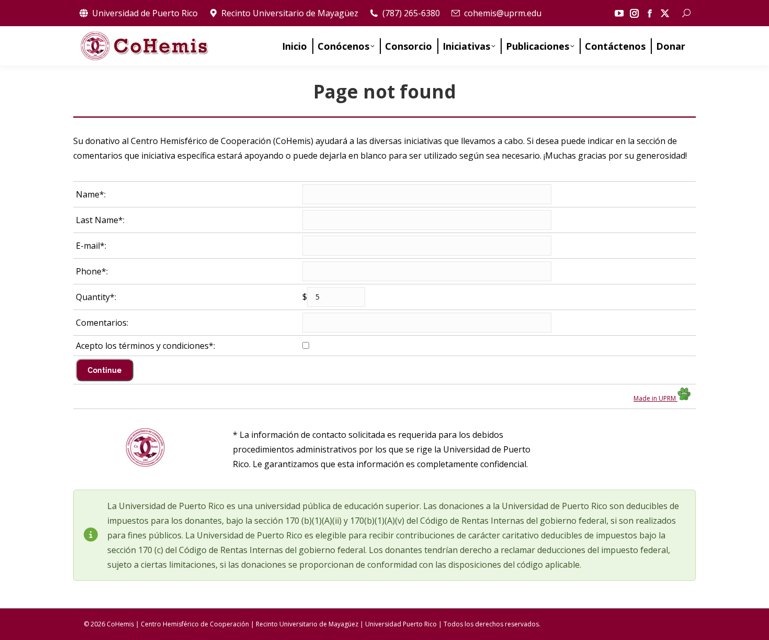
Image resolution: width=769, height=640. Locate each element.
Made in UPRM (655, 398)
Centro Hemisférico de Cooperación (195, 624)
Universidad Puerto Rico (401, 624)
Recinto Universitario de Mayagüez (289, 13)
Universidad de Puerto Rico (145, 13)
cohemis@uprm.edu (502, 13)
